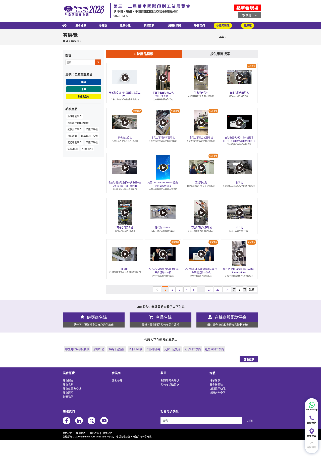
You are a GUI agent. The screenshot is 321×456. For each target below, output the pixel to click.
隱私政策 (94, 433)
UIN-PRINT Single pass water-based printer (239, 270)
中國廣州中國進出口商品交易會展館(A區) (147, 11)
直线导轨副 (201, 182)
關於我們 (67, 433)
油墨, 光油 (87, 148)
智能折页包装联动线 (201, 227)
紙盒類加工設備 (89, 135)
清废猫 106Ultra (163, 227)
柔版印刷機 (92, 129)
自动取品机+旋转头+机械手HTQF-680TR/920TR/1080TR (239, 139)
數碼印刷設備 (75, 116)
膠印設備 (72, 135)
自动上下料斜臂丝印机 (163, 137)
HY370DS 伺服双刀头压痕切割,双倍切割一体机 (163, 270)
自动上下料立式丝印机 (201, 137)
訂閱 (250, 420)
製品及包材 (83, 96)
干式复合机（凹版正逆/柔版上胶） (124, 94)
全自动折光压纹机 (239, 92)
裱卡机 (239, 227)
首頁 (65, 40)
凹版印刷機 (92, 142)
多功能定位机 (125, 137)
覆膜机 (124, 268)
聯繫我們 (199, 25)
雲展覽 (75, 40)
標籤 (83, 82)
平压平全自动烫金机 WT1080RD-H (163, 94)
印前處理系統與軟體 (78, 122)
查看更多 (249, 359)
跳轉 (251, 289)
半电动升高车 (201, 92)
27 (209, 289)
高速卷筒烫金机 (125, 227)
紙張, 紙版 (73, 148)
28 (217, 289)
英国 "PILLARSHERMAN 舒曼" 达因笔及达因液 (163, 184)
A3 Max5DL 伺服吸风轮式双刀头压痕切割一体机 (201, 270)
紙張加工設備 (75, 129)
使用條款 (80, 433)
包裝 (83, 89)
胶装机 (239, 182)
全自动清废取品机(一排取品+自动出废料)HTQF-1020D (125, 184)
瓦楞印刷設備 (75, 142)
